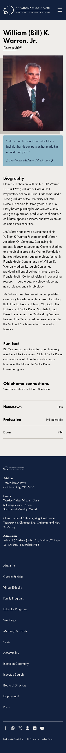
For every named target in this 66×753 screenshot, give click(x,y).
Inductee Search (13, 674)
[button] (58, 10)
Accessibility (11, 653)
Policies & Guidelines (13, 739)
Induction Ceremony (16, 663)
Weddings (9, 620)
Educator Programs (15, 609)
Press (6, 707)
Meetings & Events (15, 631)
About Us (9, 566)
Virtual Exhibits (12, 587)
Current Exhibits (13, 576)
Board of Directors (14, 685)
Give (6, 642)
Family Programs (13, 598)
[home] (26, 10)
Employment (11, 696)
